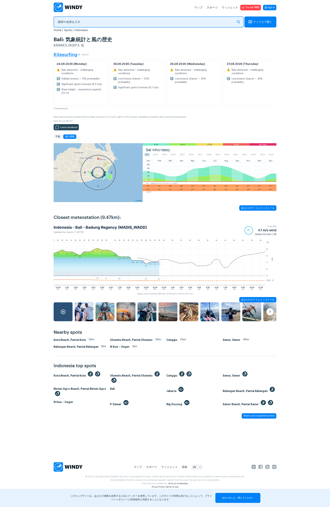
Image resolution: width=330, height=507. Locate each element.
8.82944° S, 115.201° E (67, 45)
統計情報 (70, 136)
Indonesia (80, 30)
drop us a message (178, 483)
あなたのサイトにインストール (258, 208)
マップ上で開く (262, 22)
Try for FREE (252, 7)
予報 (57, 136)
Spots (68, 30)
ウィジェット (230, 7)
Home (57, 30)
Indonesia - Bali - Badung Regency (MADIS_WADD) (100, 227)
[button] (82, 45)
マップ (198, 7)
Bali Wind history (158, 150)
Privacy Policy (158, 487)
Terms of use (172, 487)
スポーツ (212, 7)
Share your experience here (259, 416)
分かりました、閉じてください (238, 498)
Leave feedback (69, 127)
